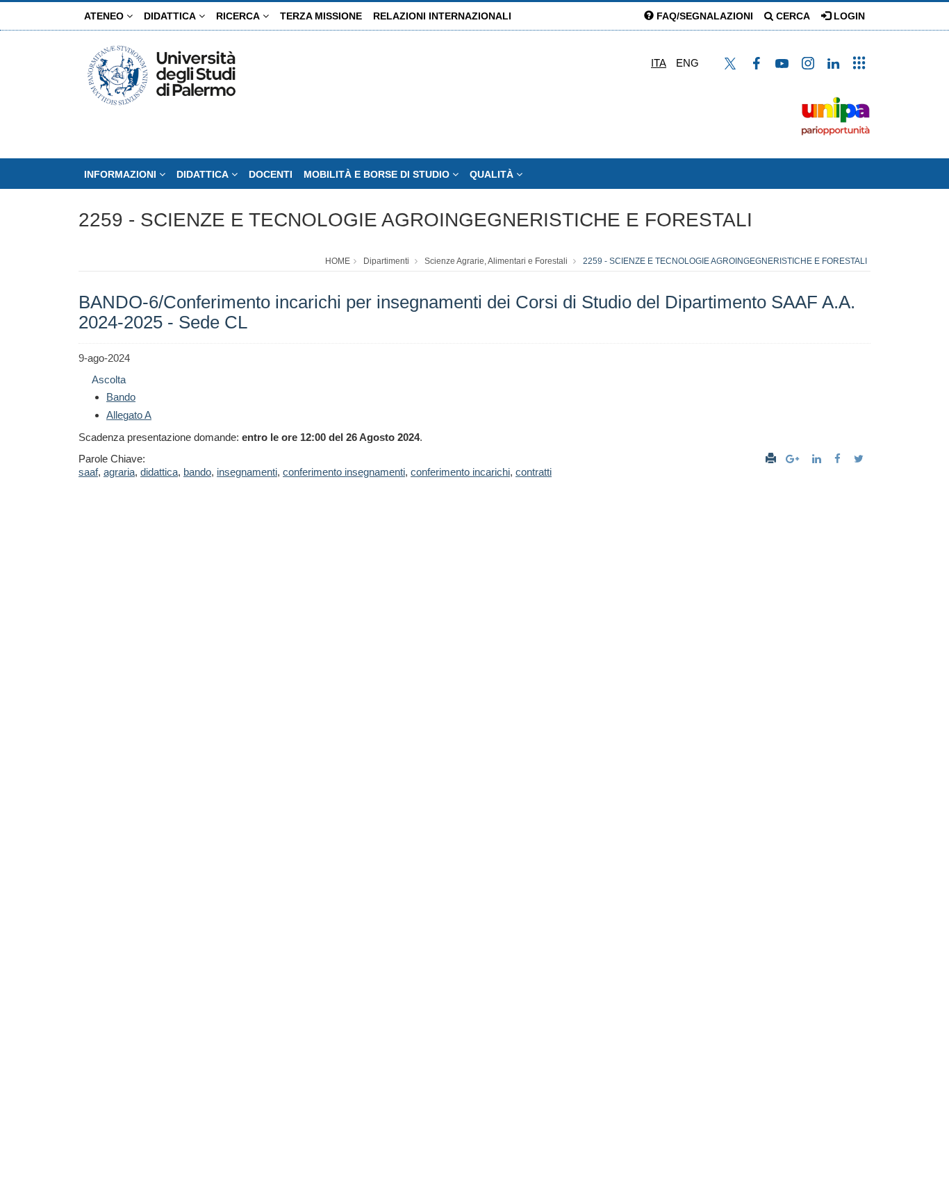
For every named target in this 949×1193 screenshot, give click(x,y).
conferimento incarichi (460, 472)
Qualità (493, 174)
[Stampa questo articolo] (771, 459)
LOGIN (848, 16)
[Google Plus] (794, 459)
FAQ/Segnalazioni (703, 16)
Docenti (270, 174)
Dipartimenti (386, 261)
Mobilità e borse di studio (378, 174)
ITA (658, 63)
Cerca (791, 16)
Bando (120, 397)
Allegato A (128, 415)
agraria (119, 472)
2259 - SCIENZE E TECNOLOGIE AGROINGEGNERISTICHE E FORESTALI (415, 220)
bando (197, 472)
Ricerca (239, 16)
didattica (159, 472)
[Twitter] (860, 459)
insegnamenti (247, 472)
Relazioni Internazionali (442, 16)
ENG (687, 63)
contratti (533, 472)
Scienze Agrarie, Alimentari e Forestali (496, 261)
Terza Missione (321, 16)
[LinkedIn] (818, 459)
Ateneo (105, 16)
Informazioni (121, 174)
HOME (337, 261)
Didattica (171, 16)
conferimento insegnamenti (344, 472)
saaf (88, 472)
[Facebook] (839, 459)
